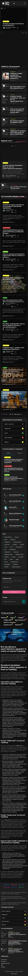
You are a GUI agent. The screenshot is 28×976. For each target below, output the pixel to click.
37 (12, 414)
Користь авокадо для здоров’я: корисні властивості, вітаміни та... (16, 950)
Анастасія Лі (12, 507)
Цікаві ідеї (16, 552)
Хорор (13, 557)
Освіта (12, 84)
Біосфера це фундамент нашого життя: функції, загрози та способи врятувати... (14, 325)
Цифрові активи (19, 554)
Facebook (7, 884)
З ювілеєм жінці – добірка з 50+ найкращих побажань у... (13, 348)
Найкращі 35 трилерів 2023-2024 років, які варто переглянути (17, 132)
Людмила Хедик (10, 209)
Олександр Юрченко (15, 525)
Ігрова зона (8, 625)
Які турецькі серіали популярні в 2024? (17, 121)
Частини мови (19, 547)
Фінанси (13, 94)
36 (10, 414)
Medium (22, 887)
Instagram (7, 887)
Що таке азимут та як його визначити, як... (17, 87)
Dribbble (15, 884)
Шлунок (17, 537)
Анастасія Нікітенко (10, 303)
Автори (3, 967)
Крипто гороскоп (10, 622)
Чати (11, 547)
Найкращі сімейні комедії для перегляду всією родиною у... (16, 76)
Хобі (5, 559)
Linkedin (15, 887)
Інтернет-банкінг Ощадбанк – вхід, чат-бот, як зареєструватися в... (18, 98)
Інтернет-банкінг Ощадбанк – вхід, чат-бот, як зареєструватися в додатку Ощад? (13, 167)
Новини (20, 617)
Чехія (5, 547)
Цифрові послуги (8, 554)
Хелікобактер (14, 562)
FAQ (2, 965)
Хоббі (11, 559)
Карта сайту (14, 973)
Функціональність (16, 567)
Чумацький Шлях (17, 542)
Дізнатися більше (20, 141)
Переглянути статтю (8, 222)
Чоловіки (15, 544)
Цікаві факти (13, 549)
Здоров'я (6, 251)
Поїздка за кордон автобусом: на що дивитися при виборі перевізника (13, 206)
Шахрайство (7, 542)
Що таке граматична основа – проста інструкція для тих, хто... (14, 300)
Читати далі (22, 613)
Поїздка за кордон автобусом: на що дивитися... (13, 24)
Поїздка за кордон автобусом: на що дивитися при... (16, 934)
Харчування (7, 564)
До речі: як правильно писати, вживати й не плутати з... (13, 370)
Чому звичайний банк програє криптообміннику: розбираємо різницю (13, 231)
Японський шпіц (8, 537)
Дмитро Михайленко (11, 175)
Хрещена (6, 557)
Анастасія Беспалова (11, 259)
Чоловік (22, 544)
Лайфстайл (6, 21)
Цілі (5, 549)
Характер (15, 564)
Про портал (4, 959)
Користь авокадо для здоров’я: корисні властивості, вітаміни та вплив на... (14, 255)
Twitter (22, 884)
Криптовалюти (14, 185)
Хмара (17, 559)
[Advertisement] (14, 51)
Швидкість (13, 539)
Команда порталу (5, 963)
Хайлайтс (6, 567)
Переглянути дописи (14, 496)
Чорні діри (6, 544)
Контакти (3, 961)
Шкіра (5, 539)
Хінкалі (6, 562)
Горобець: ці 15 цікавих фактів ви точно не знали (13, 278)
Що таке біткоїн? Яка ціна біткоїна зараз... (18, 187)
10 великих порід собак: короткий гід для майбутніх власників (12, 393)
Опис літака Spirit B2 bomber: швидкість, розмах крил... (17, 110)
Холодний (20, 557)
